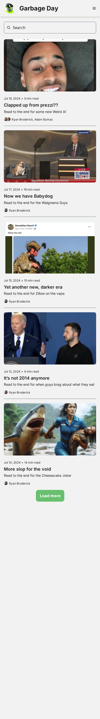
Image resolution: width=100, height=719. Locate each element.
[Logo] (10, 8)
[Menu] (94, 8)
